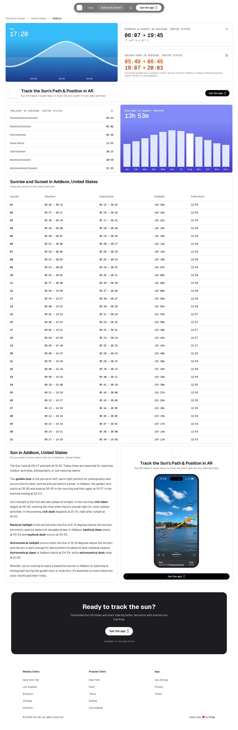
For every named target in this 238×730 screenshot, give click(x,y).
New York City (31, 680)
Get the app (147, 7)
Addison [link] (57, 18)
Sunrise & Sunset (111, 7)
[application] (62, 60)
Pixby (212, 717)
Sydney (93, 700)
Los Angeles (30, 686)
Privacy (159, 686)
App (91, 7)
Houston (28, 707)
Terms (158, 693)
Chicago (27, 700)
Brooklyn (28, 693)
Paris (92, 686)
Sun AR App (161, 680)
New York (94, 680)
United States (39, 18)
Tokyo (92, 693)
